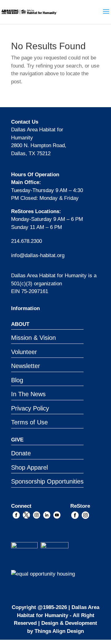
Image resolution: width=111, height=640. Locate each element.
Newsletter (25, 365)
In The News (28, 394)
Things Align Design (59, 631)
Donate (21, 453)
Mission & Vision (33, 337)
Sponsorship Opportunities (47, 481)
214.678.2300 (26, 241)
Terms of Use (29, 422)
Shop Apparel (29, 467)
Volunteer (24, 351)
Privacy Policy (30, 408)
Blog (17, 380)
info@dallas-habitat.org (37, 255)
